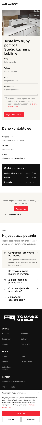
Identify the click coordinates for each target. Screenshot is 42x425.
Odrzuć (11, 419)
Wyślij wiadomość (14, 114)
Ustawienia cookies (6, 368)
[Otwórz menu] (38, 4)
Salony (24, 339)
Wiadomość (9, 86)
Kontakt (5, 362)
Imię (6, 59)
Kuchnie (5, 333)
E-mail (6, 77)
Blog (23, 356)
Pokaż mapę (21, 209)
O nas (4, 356)
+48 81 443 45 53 (8, 149)
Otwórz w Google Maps (12, 214)
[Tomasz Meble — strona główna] (21, 318)
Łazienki (24, 333)
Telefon (7, 68)
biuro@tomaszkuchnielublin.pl (14, 158)
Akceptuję (21, 413)
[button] (38, 393)
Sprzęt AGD (25, 344)
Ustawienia (30, 419)
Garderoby (6, 339)
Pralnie (5, 344)
